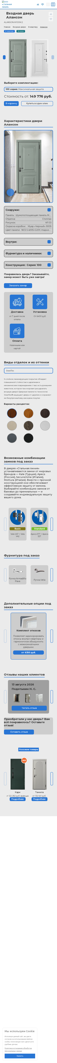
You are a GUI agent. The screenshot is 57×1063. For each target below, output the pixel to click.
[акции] (17, 773)
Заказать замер (18, 285)
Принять (20, 1056)
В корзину (11, 103)
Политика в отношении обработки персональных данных (18, 1049)
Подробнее (17, 799)
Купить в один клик (37, 103)
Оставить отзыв (19, 732)
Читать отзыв (29, 708)
